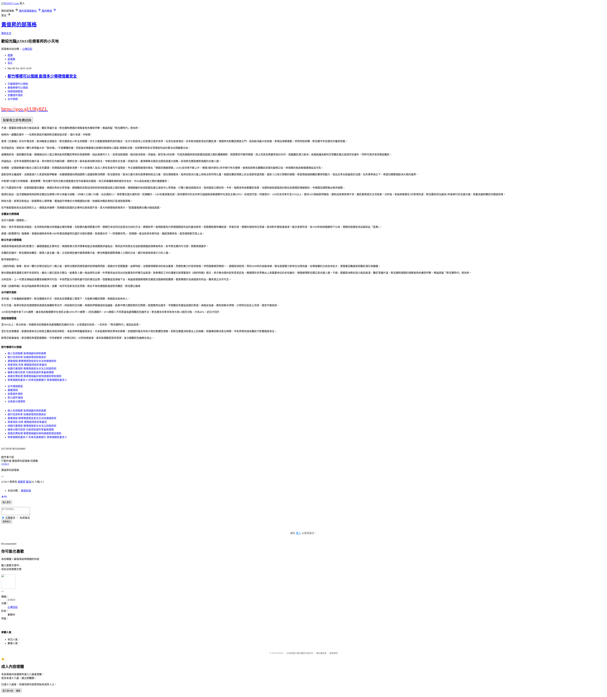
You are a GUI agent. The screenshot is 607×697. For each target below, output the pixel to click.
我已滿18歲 (8, 691)
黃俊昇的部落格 (19, 24)
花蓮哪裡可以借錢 (18, 84)
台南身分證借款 (16, 401)
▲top (4, 496)
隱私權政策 (321, 653)
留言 (28, 481)
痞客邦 (21, 481)
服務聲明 (333, 653)
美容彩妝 (26, 490)
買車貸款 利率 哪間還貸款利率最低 (27, 364)
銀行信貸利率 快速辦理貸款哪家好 (27, 357)
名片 (10, 62)
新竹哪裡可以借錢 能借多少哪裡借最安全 (42, 76)
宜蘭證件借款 (15, 95)
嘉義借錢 (13, 390)
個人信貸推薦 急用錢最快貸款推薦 (27, 353)
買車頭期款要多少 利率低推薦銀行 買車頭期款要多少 (37, 380)
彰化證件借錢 (15, 397)
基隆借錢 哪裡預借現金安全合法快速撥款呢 (32, 361)
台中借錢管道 (15, 386)
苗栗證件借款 (15, 394)
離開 (18, 691)
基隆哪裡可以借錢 (18, 87)
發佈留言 (7, 521)
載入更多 (7, 502)
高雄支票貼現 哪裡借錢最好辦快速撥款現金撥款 (34, 376)
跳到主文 (6, 33)
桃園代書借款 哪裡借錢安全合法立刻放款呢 (32, 368)
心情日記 (27, 49)
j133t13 (5, 464)
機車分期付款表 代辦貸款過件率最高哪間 (31, 372)
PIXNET (279, 653)
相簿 (10, 55)
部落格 (11, 59)
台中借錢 (13, 99)
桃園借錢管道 (15, 91)
